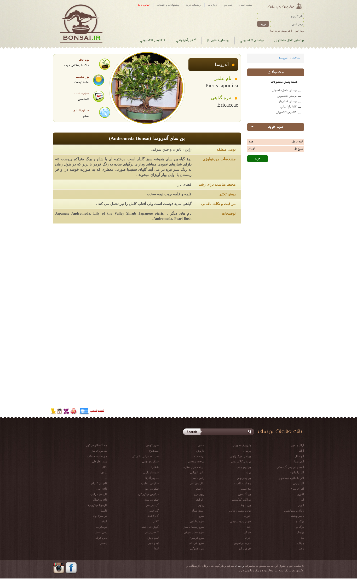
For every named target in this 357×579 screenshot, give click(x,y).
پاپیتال (300, 542)
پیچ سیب (246, 488)
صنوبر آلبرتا (152, 477)
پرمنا (248, 472)
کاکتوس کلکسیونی (152, 40)
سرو (201, 515)
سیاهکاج (154, 450)
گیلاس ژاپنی (152, 532)
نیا (106, 477)
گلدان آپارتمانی (186, 40)
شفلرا (155, 466)
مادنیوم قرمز (99, 450)
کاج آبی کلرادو (98, 483)
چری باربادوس (242, 542)
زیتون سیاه (198, 510)
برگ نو (300, 526)
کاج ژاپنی (101, 488)
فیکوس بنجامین (150, 483)
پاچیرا (300, 548)
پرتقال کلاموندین (241, 461)
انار (302, 499)
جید (249, 526)
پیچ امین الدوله (242, 483)
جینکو (247, 532)
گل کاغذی (153, 515)
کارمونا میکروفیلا (97, 505)
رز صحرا (199, 488)
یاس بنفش (101, 532)
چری (248, 537)
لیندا (156, 548)
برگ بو (300, 521)
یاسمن (103, 542)
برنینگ (300, 532)
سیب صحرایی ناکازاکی (145, 456)
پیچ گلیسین (244, 494)
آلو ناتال (299, 456)
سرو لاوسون (196, 537)
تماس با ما (143, 4)
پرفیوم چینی (244, 466)
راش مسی (198, 477)
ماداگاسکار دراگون (96, 445)
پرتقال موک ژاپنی (240, 456)
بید (302, 537)
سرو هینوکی (197, 548)
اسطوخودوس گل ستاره (290, 466)
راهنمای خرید (193, 4)
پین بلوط (245, 505)
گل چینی (154, 510)
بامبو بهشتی (297, 515)
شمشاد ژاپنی (151, 472)
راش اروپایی (197, 472)
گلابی (155, 521)
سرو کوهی (152, 445)
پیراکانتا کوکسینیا (241, 499)
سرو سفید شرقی (194, 532)
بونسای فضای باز (218, 40)
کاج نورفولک (100, 499)
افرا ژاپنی (298, 483)
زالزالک (200, 499)
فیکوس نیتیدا (151, 499)
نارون (104, 472)
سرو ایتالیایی (197, 521)
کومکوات (101, 526)
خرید (258, 158)
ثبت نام (228, 4)
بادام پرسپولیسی (294, 510)
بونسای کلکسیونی (252, 40)
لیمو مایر (153, 542)
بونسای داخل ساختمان (289, 40)
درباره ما (212, 4)
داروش (200, 450)
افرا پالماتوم (297, 472)
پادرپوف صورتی (241, 445)
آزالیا (301, 450)
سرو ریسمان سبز (194, 526)
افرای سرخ (297, 488)
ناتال (104, 466)
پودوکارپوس (244, 477)
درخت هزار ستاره (193, 466)
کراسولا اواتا (100, 515)
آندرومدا (283, 58)
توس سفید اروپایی (240, 510)
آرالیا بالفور (297, 445)
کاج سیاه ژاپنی (98, 494)
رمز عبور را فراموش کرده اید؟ (287, 30)
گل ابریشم (152, 505)
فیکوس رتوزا (151, 488)
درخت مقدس (196, 461)
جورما (247, 515)
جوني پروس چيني (240, 521)
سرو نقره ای (196, 542)
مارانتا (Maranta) (97, 456)
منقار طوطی (99, 461)
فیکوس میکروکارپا (148, 494)
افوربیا (300, 494)
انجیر (301, 505)
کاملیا (104, 510)
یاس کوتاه (101, 537)
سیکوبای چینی (150, 461)
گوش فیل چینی (150, 526)
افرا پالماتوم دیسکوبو (291, 477)
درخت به (199, 456)
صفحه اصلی (245, 4)
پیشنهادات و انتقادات (168, 4)
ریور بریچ (199, 494)
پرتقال (247, 450)
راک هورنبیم (197, 483)
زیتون (201, 505)
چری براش (244, 548)
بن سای (239, 565)
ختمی (201, 445)
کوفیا (104, 521)
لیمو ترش (153, 537)
